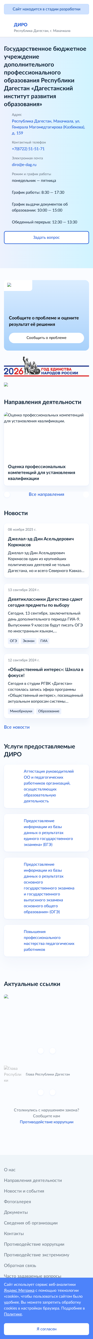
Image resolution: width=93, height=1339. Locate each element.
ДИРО (21, 25)
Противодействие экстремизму (36, 1255)
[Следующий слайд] (53, 1051)
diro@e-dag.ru (24, 165)
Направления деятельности (33, 1180)
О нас (10, 1170)
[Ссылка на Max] (74, 255)
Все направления (46, 494)
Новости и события (24, 1191)
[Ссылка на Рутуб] (46, 255)
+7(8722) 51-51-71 (28, 149)
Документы (16, 1212)
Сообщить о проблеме (46, 338)
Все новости (17, 727)
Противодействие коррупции (46, 1122)
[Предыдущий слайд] (7, 495)
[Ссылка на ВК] (19, 255)
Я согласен (47, 1329)
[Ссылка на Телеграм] (60, 255)
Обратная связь (20, 1266)
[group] (46, 1018)
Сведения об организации (31, 1223)
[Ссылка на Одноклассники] (33, 255)
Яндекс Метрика (19, 1290)
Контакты (14, 1234)
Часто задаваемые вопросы (32, 1276)
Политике (13, 1314)
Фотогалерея (17, 1202)
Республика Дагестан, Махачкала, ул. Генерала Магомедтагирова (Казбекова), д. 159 (48, 127)
